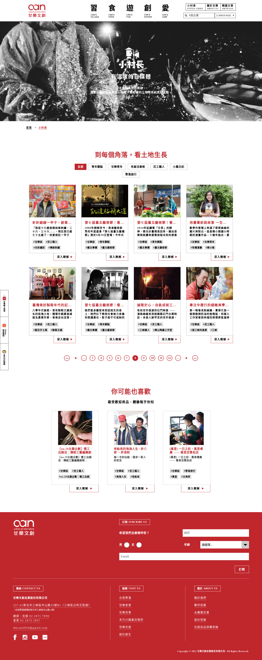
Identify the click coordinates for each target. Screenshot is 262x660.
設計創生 (125, 634)
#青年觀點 (104, 241)
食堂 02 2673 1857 (26, 620)
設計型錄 (200, 619)
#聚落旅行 (189, 471)
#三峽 (214, 330)
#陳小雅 (210, 247)
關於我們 (200, 597)
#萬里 (174, 476)
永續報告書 (201, 612)
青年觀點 (97, 166)
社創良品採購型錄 (206, 627)
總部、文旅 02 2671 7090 (31, 616)
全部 (80, 166)
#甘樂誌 (38, 241)
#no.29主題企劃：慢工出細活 (74, 477)
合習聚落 (125, 597)
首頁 (29, 127)
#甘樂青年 (209, 241)
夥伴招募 (200, 605)
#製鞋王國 (56, 330)
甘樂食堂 (125, 605)
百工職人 (159, 166)
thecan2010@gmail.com (30, 627)
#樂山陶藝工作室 (162, 330)
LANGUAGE (224, 15)
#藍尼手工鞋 (40, 330)
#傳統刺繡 (54, 247)
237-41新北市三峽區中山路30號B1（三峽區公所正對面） (52, 605)
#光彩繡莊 (39, 247)
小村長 (42, 127)
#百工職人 (51, 241)
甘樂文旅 (125, 627)
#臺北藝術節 (108, 247)
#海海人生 (120, 476)
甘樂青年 (117, 166)
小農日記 (178, 166)
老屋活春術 (138, 166)
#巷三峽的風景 (199, 330)
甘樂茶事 (125, 612)
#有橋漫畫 (196, 247)
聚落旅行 (131, 174)
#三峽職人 (144, 330)
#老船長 (135, 476)
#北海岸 (185, 476)
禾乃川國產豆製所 (131, 619)
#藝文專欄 (91, 247)
